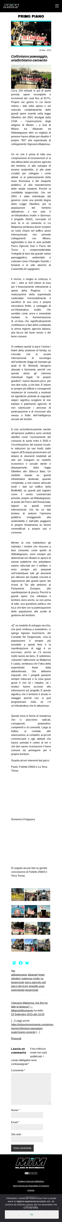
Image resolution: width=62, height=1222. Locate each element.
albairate (33, 974)
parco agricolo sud (35, 982)
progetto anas (36, 986)
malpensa (26, 978)
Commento (18, 1070)
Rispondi (16, 1038)
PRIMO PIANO (31, 16)
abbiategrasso (19, 974)
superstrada (17, 990)
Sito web (16, 1134)
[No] (58, 1208)
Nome (15, 1110)
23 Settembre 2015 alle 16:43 (27, 1014)
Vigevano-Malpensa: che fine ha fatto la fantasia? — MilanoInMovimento (29, 1007)
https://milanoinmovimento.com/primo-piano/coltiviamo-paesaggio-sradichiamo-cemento (32, 1028)
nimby (36, 978)
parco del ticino (19, 986)
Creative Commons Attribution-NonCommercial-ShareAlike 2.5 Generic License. (31, 1185)
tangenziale (31, 990)
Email (15, 1122)
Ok (31, 1214)
